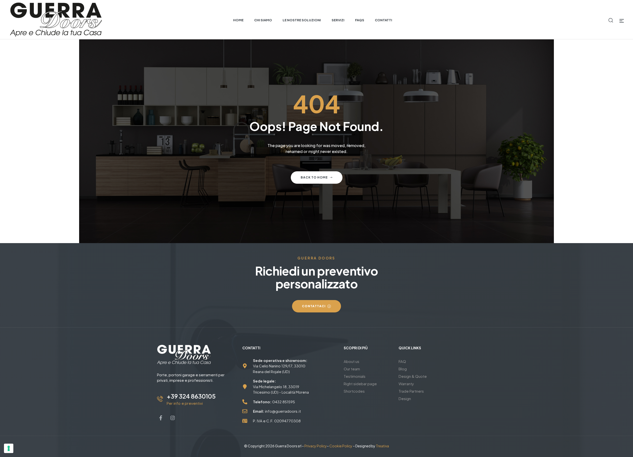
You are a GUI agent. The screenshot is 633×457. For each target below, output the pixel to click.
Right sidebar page (360, 383)
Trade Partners (411, 391)
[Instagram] (173, 418)
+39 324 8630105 (191, 396)
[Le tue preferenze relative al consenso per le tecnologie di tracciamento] (8, 448)
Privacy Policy (315, 446)
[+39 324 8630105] (160, 399)
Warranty (406, 383)
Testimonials (354, 376)
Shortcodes (354, 391)
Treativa (382, 446)
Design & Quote (413, 376)
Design (405, 398)
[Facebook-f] (161, 418)
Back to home (314, 177)
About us (351, 361)
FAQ (402, 361)
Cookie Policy (340, 446)
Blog (403, 368)
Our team (352, 368)
